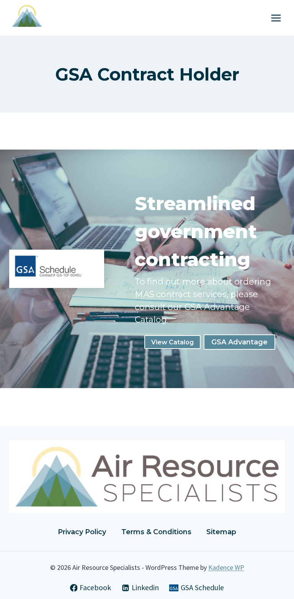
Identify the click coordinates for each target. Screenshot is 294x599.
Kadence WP (226, 567)
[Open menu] (276, 18)
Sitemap (221, 532)
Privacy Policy (82, 532)
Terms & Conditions (156, 532)
